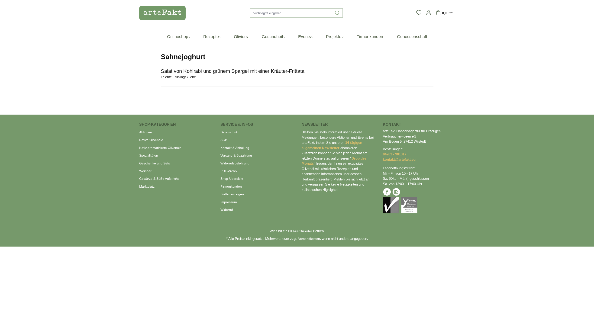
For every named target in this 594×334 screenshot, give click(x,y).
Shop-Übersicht (231, 178)
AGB (223, 140)
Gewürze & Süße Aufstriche (159, 178)
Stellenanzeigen (232, 194)
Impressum (228, 202)
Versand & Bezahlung (236, 155)
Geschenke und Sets (154, 163)
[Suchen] (337, 13)
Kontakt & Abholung (234, 148)
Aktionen (145, 132)
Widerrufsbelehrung (234, 163)
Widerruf (226, 210)
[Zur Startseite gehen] (160, 13)
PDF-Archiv (228, 171)
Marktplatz (147, 186)
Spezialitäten (148, 155)
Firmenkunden (231, 186)
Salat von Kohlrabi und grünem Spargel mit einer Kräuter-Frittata (232, 71)
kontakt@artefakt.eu (399, 159)
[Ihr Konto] (428, 13)
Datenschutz (229, 132)
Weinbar (145, 171)
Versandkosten (309, 239)
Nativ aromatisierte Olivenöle (160, 148)
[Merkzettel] (418, 13)
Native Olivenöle (151, 140)
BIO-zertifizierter (300, 231)
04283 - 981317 (394, 154)
